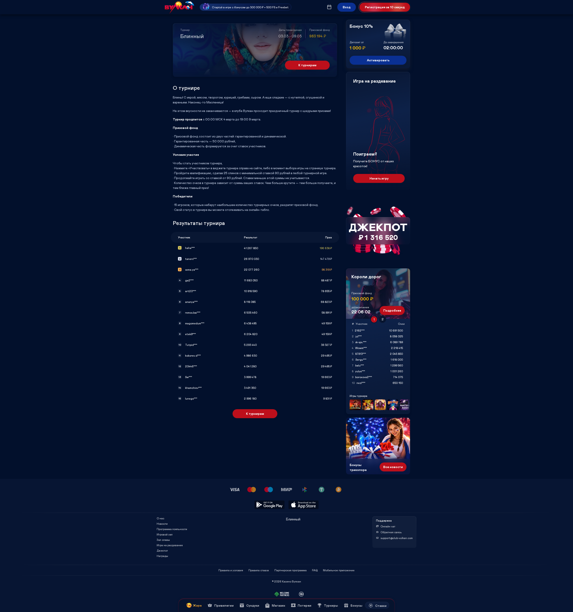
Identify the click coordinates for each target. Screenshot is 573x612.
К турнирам (307, 65)
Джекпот (162, 550)
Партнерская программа (290, 570)
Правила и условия (230, 570)
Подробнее (392, 310)
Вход (347, 7)
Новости (162, 523)
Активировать (378, 60)
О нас (160, 518)
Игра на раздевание (170, 545)
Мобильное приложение (339, 570)
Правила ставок (258, 570)
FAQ (315, 570)
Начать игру (379, 178)
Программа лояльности (172, 529)
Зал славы (163, 539)
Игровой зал (165, 534)
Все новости (393, 467)
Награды (162, 556)
